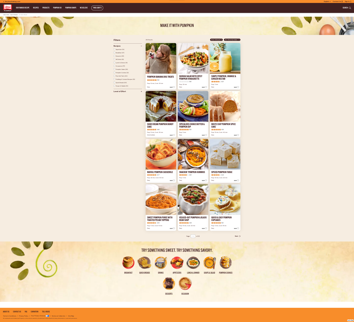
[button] (172, 87)
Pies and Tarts (121, 76)
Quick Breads (121, 82)
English (326, 1)
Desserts (120, 56)
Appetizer (120, 49)
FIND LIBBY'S (97, 8)
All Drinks (120, 59)
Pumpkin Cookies (122, 72)
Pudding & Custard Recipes (125, 79)
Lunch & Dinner (121, 63)
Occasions (120, 66)
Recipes (117, 46)
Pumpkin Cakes (122, 69)
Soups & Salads (122, 86)
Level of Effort (120, 91)
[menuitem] (22, 8)
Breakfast (120, 53)
